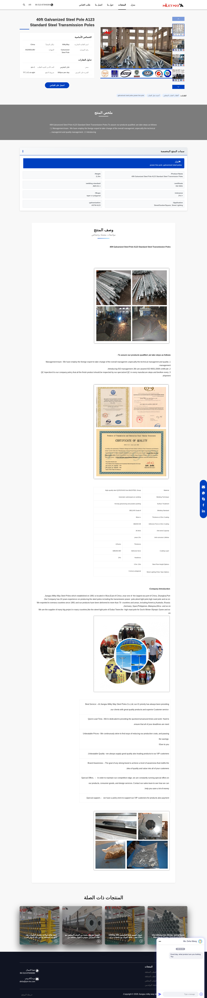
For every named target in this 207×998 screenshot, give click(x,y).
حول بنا (110, 5)
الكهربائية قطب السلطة (154, 976)
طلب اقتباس (84, 5)
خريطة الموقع (26, 995)
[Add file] (201, 994)
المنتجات (122, 5)
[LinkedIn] (203, 511)
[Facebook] (203, 505)
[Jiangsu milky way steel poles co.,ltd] (174, 5)
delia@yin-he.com (27, 981)
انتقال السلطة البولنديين (154, 985)
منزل (133, 5)
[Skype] (203, 499)
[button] (178, 87)
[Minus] (159, 941)
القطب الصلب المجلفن (154, 981)
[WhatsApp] (203, 493)
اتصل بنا (98, 5)
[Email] (203, 487)
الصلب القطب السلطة (154, 972)
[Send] (160, 994)
